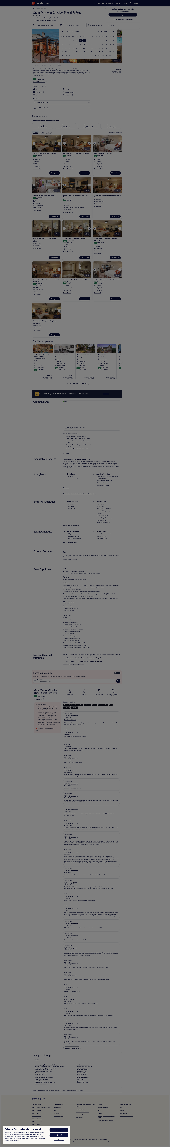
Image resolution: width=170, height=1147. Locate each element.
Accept (58, 1130)
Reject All (59, 1135)
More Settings (59, 1140)
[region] (36, 1135)
